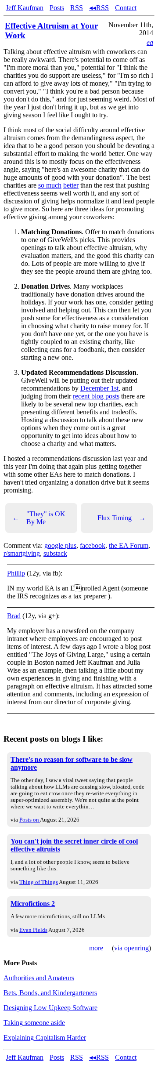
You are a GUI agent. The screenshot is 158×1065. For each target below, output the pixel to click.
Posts (57, 7)
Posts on (29, 819)
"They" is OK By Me (38, 517)
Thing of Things (38, 882)
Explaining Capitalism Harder (45, 1037)
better (71, 185)
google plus (60, 545)
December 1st (99, 388)
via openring (131, 948)
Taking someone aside (34, 1022)
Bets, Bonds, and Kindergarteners (50, 992)
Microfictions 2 (33, 903)
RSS (76, 7)
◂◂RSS (99, 7)
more (96, 948)
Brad (14, 615)
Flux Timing (121, 518)
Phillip (16, 573)
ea (150, 42)
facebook (92, 545)
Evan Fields (33, 930)
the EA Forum (128, 545)
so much (49, 185)
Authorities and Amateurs (39, 978)
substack (55, 553)
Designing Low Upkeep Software (50, 1007)
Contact (125, 7)
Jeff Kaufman (24, 7)
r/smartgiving (22, 553)
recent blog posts (96, 396)
